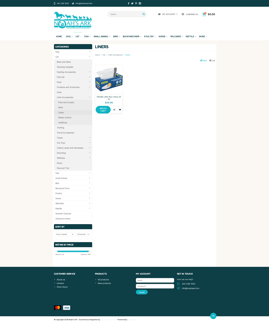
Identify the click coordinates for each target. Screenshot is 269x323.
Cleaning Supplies (65, 67)
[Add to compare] (114, 109)
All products (103, 279)
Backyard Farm (131, 36)
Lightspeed (132, 320)
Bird (115, 36)
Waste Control (64, 117)
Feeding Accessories (66, 72)
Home (59, 36)
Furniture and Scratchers (68, 87)
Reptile (190, 36)
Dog (68, 36)
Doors (59, 163)
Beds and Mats (64, 62)
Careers (60, 283)
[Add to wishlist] (120, 109)
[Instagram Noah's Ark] (139, 3)
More (202, 36)
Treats (60, 138)
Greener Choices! (63, 213)
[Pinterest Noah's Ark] (136, 3)
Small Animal (101, 36)
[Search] (144, 14)
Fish (86, 36)
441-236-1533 (188, 284)
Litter (59, 92)
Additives (62, 122)
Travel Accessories (65, 132)
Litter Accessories (65, 97)
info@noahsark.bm (190, 288)
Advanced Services (108, 320)
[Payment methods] (57, 307)
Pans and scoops (66, 102)
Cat (77, 36)
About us (61, 279)
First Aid (60, 77)
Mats (60, 107)
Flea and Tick (63, 168)
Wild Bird (175, 36)
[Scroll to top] (213, 316)
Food (59, 82)
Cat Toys (61, 143)
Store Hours (62, 287)
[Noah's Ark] (73, 20)
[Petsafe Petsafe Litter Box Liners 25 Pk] (109, 66)
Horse (162, 36)
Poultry (149, 36)
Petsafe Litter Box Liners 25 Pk (109, 98)
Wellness (61, 158)
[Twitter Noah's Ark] (132, 3)
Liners (61, 112)
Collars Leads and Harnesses (70, 148)
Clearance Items (62, 218)
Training (60, 127)
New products (104, 283)
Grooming (61, 153)
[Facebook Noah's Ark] (128, 3)
